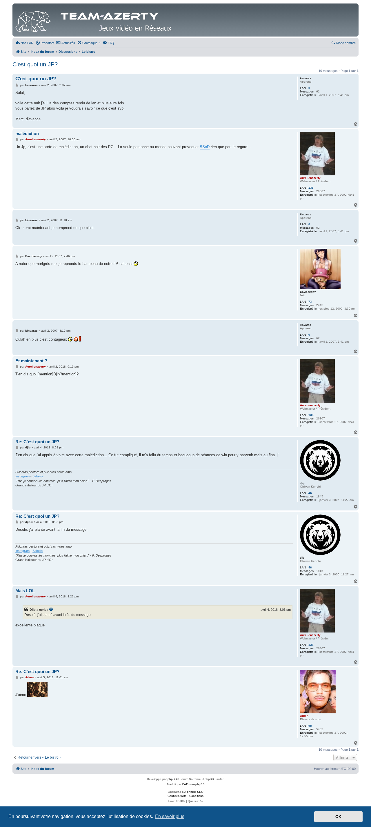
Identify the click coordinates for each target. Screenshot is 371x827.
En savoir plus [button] (169, 816)
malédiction (27, 133)
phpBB (172, 779)
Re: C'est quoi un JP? (37, 441)
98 (310, 725)
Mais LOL (25, 590)
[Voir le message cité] (51, 609)
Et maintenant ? (31, 360)
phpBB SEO (195, 791)
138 (311, 187)
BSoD (205, 147)
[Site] (95, 20)
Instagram (22, 476)
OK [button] (338, 816)
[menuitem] (24, 42)
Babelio (37, 476)
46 (310, 493)
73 (310, 301)
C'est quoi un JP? (35, 64)
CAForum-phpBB (193, 784)
